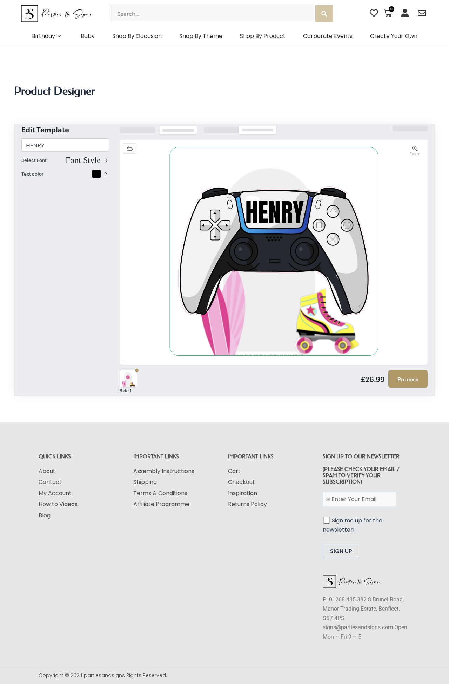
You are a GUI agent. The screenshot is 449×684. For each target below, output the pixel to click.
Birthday (43, 36)
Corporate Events (328, 36)
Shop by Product (263, 36)
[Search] (324, 13)
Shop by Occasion (137, 36)
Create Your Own (393, 36)
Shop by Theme (200, 36)
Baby (88, 36)
